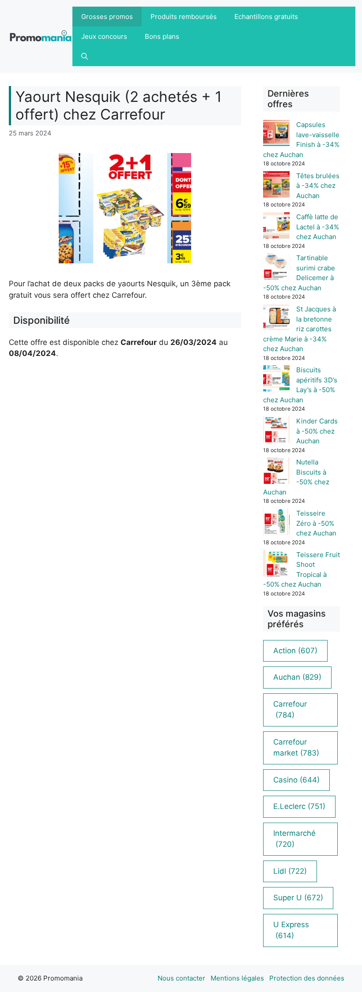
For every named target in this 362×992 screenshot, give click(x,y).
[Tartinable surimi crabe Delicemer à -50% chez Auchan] (276, 268)
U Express (291, 930)
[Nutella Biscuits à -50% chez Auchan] (276, 472)
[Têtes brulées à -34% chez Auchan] (276, 186)
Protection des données (306, 978)
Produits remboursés (184, 16)
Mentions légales (237, 978)
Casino (296, 779)
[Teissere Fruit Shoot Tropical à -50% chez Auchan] (276, 565)
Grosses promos (107, 16)
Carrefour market (296, 747)
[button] (84, 56)
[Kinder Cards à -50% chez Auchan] (276, 431)
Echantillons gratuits (266, 16)
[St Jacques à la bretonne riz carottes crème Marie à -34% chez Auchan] (276, 319)
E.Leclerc (299, 806)
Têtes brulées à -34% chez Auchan (317, 186)
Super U (298, 897)
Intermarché (294, 839)
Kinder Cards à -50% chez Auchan (317, 431)
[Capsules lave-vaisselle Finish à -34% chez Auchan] (276, 135)
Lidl (290, 871)
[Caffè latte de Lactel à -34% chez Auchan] (276, 227)
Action (295, 650)
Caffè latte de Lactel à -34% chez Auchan (317, 227)
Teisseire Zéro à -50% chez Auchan (316, 523)
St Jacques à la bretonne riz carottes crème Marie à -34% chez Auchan (299, 329)
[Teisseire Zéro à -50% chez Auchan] (276, 523)
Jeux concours (104, 36)
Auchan (297, 677)
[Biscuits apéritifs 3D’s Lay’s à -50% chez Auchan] (276, 380)
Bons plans (162, 36)
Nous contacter (181, 978)
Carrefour (290, 710)
